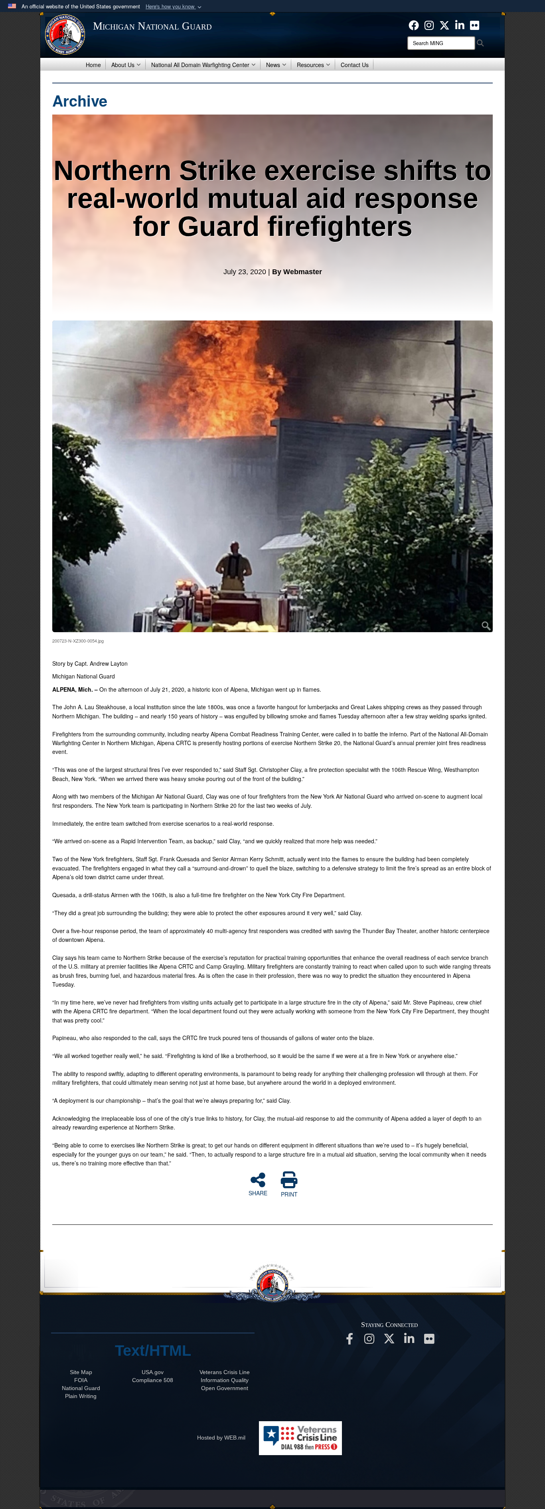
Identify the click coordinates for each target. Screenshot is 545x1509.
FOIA (80, 1380)
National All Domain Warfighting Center (200, 65)
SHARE (258, 1192)
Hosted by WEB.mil (221, 1437)
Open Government (224, 1388)
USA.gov (153, 1372)
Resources (310, 65)
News (273, 65)
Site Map (81, 1372)
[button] (174, 6)
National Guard (81, 1388)
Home (93, 65)
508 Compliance (152, 1380)
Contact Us (355, 65)
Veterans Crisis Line (224, 1372)
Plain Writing (81, 1396)
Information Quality (225, 1380)
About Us (122, 65)
